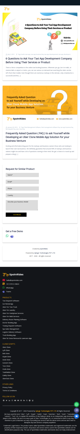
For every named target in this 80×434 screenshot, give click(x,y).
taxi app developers (65, 54)
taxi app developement (51, 54)
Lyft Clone (6, 350)
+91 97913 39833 (12, 284)
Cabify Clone (6, 375)
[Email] (76, 416)
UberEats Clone (8, 378)
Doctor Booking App (9, 323)
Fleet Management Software (32, 127)
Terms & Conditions (9, 390)
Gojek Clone (6, 356)
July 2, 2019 (11, 54)
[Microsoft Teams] (76, 410)
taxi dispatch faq (11, 129)
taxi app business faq (37, 54)
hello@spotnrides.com (14, 280)
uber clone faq (20, 129)
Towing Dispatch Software (11, 326)
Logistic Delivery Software (11, 332)
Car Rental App (7, 304)
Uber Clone (6, 347)
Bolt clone (6, 353)
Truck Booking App (9, 335)
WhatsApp (10, 288)
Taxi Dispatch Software (10, 301)
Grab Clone (6, 360)
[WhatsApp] (76, 404)
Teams (8, 291)
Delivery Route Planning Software (14, 319)
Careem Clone (7, 363)
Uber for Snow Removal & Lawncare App (17, 338)
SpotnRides (44, 249)
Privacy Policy (7, 387)
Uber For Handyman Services (13, 313)
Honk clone (6, 369)
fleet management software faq (50, 127)
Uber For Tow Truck (9, 307)
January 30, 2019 (12, 127)
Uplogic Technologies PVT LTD (44, 253)
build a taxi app (25, 54)
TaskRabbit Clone (8, 372)
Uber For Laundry (8, 310)
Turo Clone (6, 366)
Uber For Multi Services (10, 316)
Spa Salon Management (10, 329)
